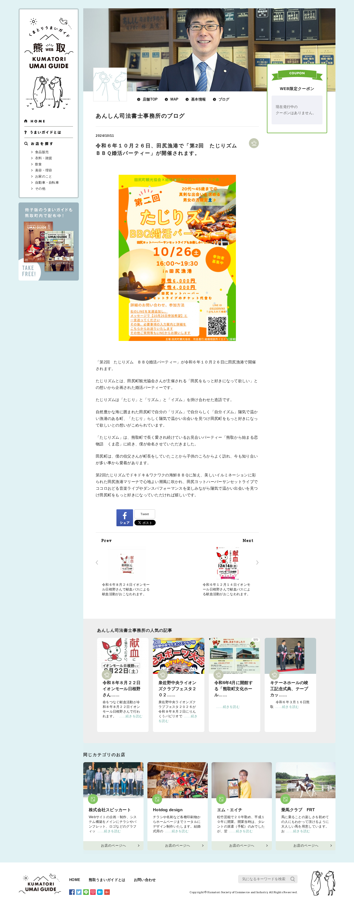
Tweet (144, 514)
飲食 (38, 164)
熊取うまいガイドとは (107, 880)
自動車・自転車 (47, 182)
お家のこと (43, 176)
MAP (174, 99)
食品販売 (42, 152)
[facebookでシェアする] (124, 518)
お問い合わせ (145, 880)
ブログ (224, 99)
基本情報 (198, 99)
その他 (40, 189)
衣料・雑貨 (43, 158)
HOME (74, 880)
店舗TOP (150, 99)
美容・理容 (43, 170)
